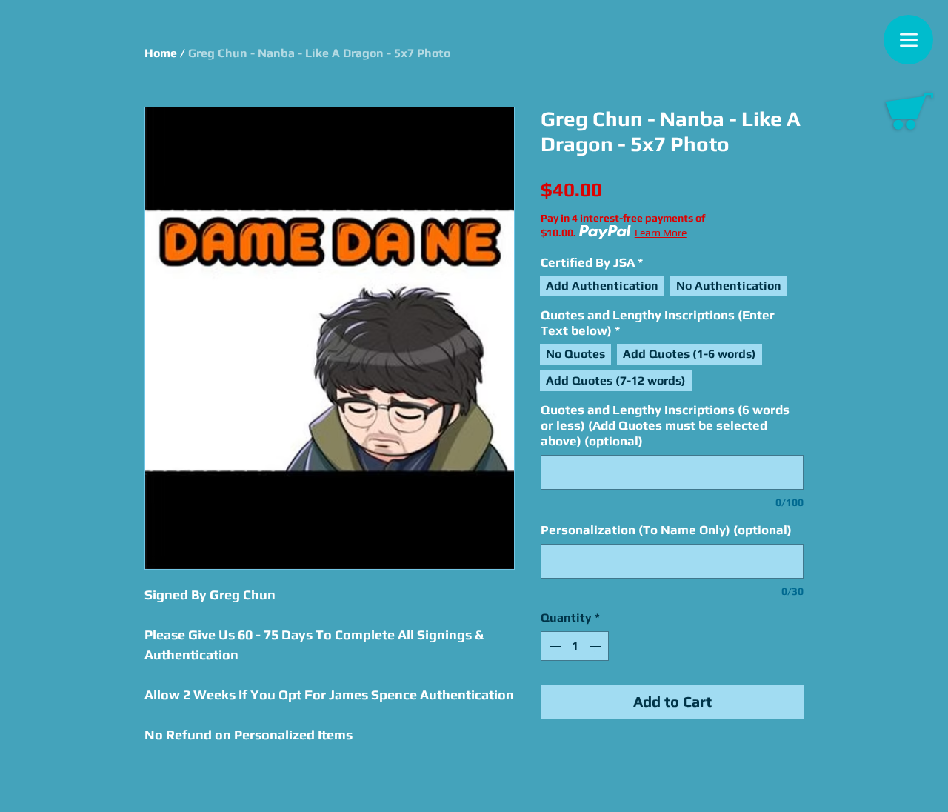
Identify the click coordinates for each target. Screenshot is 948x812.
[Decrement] (553, 646)
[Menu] (908, 39)
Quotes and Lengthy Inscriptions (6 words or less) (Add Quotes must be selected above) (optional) (665, 425)
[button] (909, 111)
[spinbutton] (575, 646)
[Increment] (596, 646)
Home (160, 53)
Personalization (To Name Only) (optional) (666, 529)
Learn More (661, 233)
